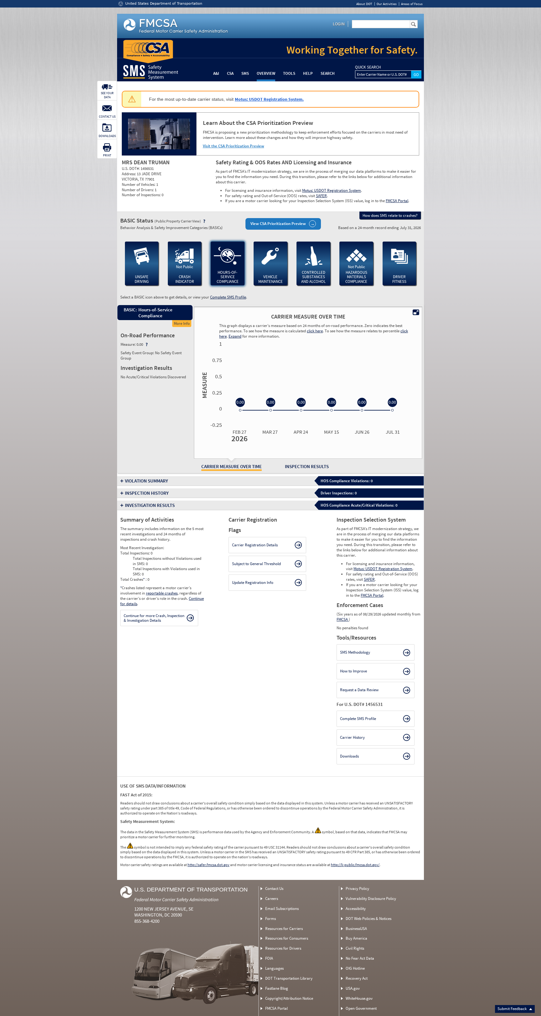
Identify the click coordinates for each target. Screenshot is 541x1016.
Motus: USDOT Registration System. (269, 99)
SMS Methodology (355, 652)
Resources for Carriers (284, 928)
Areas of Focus (412, 4)
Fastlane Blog (276, 988)
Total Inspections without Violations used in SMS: (167, 561)
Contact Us (274, 888)
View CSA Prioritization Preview (278, 223)
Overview (266, 73)
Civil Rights (355, 948)
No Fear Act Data (360, 958)
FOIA (269, 958)
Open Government (361, 1008)
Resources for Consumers (286, 938)
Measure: (129, 344)
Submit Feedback (512, 1008)
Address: (129, 173)
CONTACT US (107, 117)
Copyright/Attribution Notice (289, 998)
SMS (245, 73)
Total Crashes (132, 579)
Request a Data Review (359, 689)
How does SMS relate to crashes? (390, 215)
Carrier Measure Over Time (231, 466)
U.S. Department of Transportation (191, 889)
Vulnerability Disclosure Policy (371, 898)
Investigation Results (150, 505)
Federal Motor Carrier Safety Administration (176, 899)
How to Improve (353, 671)
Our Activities (387, 4)
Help (308, 73)
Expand (235, 336)
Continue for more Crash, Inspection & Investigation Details (154, 618)
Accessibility (356, 908)
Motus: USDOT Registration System (331, 190)
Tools (289, 73)
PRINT (107, 155)
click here (315, 331)
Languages (274, 968)
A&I (216, 73)
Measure (203, 385)
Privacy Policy (357, 888)
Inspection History (147, 493)
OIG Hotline (355, 968)
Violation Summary (146, 481)
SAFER (321, 195)
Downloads (349, 756)
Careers (271, 898)
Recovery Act (357, 978)
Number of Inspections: (142, 194)
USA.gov (353, 988)
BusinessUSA (356, 928)
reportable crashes (162, 593)
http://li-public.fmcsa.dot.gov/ (355, 864)
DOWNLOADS (107, 136)
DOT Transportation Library (288, 978)
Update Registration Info (252, 582)
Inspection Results (307, 466)
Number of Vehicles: (139, 184)
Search (328, 73)
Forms (270, 918)
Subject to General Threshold (256, 563)
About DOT (364, 4)
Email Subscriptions (282, 908)
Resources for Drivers (283, 948)
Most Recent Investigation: (142, 547)
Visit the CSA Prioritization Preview (233, 146)
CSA (230, 73)
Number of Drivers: (138, 189)
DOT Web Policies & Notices (368, 918)
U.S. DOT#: (131, 168)
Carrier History (352, 737)
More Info (182, 323)
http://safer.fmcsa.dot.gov (208, 864)
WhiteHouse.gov (359, 998)
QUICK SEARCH (368, 67)
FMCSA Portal (397, 200)
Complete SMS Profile (228, 297)
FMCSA (343, 619)
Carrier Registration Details (255, 545)
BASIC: (130, 310)
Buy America (356, 938)
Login (339, 24)
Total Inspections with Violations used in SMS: (166, 571)
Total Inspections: (135, 553)
